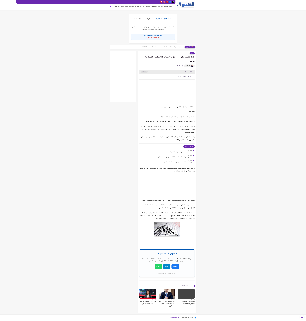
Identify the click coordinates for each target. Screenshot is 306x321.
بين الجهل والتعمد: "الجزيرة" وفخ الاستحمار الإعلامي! (178, 162)
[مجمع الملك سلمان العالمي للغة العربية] (186, 294)
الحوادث (142, 6)
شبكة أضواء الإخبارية (175, 317)
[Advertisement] (167, 94)
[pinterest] (167, 2)
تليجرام (167, 266)
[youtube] (161, 2)
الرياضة (148, 6)
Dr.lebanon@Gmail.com (153, 37)
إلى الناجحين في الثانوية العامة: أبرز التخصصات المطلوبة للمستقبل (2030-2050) (161, 47)
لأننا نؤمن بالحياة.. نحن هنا (184, 76)
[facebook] (170, 2)
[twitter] (173, 2)
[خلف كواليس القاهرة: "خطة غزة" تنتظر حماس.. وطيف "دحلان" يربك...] (167, 294)
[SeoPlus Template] (195, 318)
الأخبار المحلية (168, 6)
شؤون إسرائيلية (119, 6)
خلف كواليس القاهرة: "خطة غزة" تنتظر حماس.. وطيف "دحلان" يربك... (173, 157)
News (192, 53)
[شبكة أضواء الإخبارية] (185, 5)
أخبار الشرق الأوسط (157, 6)
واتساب (158, 266)
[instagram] (164, 2)
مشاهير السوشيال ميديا (132, 6)
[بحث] (111, 6)
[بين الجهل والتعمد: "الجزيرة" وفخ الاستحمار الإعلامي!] (147, 294)
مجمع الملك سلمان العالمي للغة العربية (181, 152)
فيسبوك (175, 266)
